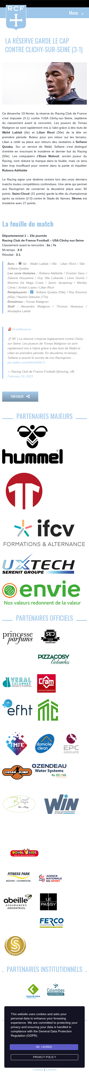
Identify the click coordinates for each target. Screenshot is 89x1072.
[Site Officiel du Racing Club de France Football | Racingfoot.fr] (4, 12)
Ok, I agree (44, 1046)
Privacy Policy (44, 1057)
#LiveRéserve (21, 329)
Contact (51, 1069)
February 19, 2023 (20, 376)
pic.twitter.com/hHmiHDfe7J (26, 362)
